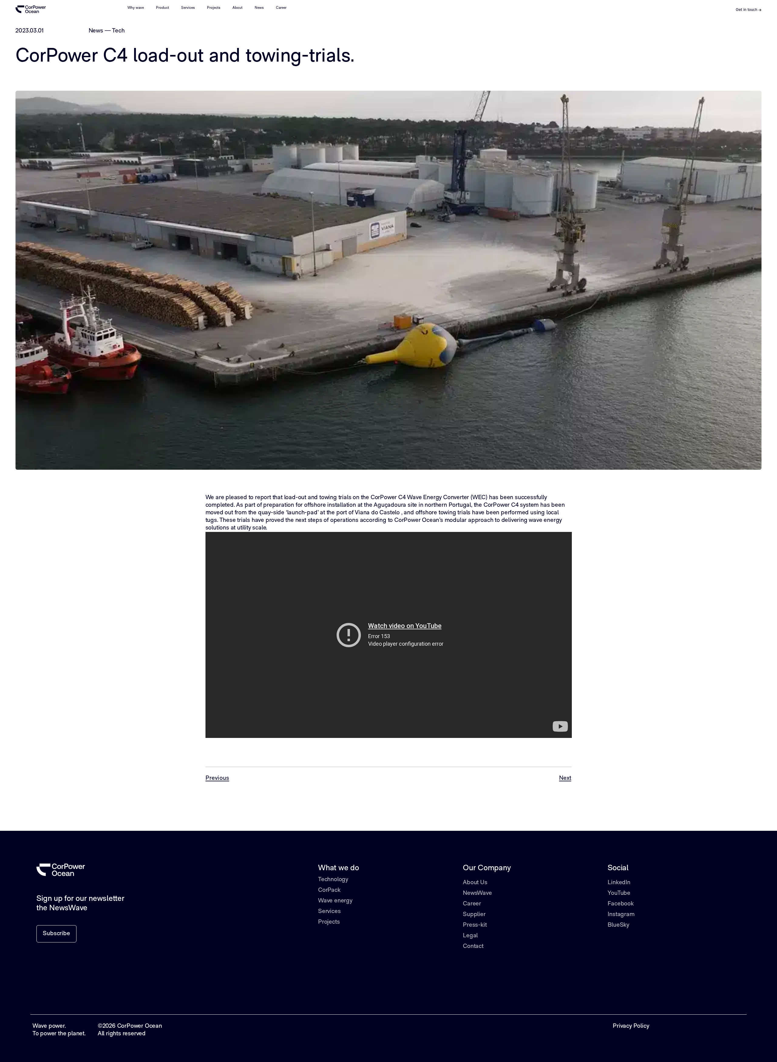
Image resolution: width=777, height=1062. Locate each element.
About (237, 8)
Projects (213, 8)
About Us (475, 883)
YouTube (619, 893)
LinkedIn (619, 883)
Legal (470, 936)
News (259, 8)
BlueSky (618, 925)
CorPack (329, 890)
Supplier (474, 914)
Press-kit (475, 925)
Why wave (135, 8)
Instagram (621, 914)
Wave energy (335, 901)
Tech (118, 31)
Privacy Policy (631, 1026)
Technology (333, 880)
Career (281, 8)
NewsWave (477, 893)
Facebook (620, 904)
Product (162, 8)
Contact (473, 946)
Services (188, 8)
